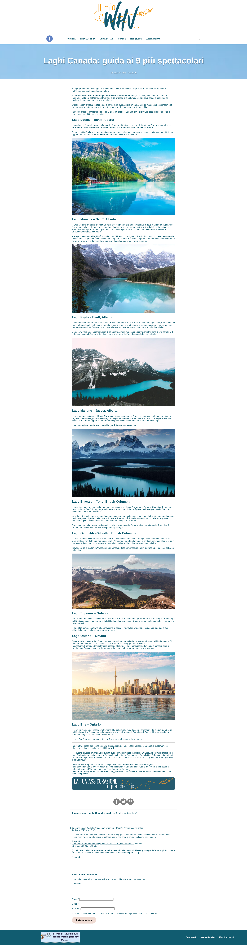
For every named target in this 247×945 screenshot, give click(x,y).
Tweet (123, 801)
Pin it (130, 801)
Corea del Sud (106, 39)
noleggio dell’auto (117, 771)
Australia (71, 39)
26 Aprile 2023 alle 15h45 (83, 830)
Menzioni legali (226, 937)
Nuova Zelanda (87, 39)
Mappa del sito (207, 937)
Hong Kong (136, 39)
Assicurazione (153, 39)
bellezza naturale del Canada (138, 746)
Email (75, 904)
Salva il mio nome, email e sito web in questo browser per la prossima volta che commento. (116, 913)
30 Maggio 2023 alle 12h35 (84, 846)
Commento (77, 884)
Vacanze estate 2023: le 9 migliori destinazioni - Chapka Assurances (103, 828)
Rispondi (76, 841)
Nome (75, 899)
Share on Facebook (116, 801)
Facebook (49, 38)
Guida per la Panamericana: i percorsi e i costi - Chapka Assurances (103, 844)
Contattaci (191, 937)
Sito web (76, 909)
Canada (122, 39)
